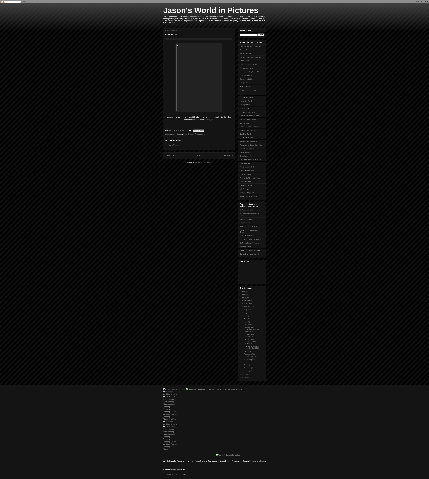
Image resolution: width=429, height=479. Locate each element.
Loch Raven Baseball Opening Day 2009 (251, 347)
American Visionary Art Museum (251, 46)
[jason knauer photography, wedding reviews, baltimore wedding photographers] (174, 389)
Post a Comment (174, 145)
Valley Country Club (247, 192)
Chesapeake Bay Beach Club (250, 72)
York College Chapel (247, 219)
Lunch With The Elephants (249, 360)
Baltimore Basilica (246, 247)
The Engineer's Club (247, 167)
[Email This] (194, 131)
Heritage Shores (245, 105)
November (248, 300)
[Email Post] (190, 130)
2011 (244, 292)
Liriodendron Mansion (247, 112)
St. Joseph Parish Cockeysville (250, 239)
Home (199, 155)
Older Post (228, 155)
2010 (244, 295)
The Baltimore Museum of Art (250, 160)
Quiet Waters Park (246, 138)
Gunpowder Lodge (246, 97)
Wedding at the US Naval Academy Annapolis (250, 341)
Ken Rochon (248, 324)
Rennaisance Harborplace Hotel (251, 145)
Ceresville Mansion (246, 68)
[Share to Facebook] (201, 131)
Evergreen (243, 83)
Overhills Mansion (246, 134)
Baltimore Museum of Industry (250, 57)
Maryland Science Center (249, 127)
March (246, 365)
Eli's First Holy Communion (249, 335)
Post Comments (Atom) (204, 162)
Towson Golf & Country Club (250, 178)
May (246, 319)
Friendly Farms (245, 86)
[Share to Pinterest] (203, 131)
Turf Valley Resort (246, 185)
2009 (244, 298)
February (247, 368)
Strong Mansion (245, 152)
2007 (244, 378)
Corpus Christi (245, 223)
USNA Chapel (244, 189)
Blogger (262, 461)
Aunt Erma (247, 351)
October (247, 303)
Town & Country (245, 174)
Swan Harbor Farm (246, 156)
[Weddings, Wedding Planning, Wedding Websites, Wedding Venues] (213, 389)
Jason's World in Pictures (210, 10)
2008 (244, 375)
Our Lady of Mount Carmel (249, 254)
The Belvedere (245, 163)
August (247, 310)
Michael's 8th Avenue (247, 130)
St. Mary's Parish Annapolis (249, 243)
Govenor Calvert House (248, 90)
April (246, 322)
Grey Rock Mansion (247, 94)
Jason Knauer (176, 134)
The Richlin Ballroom (247, 171)
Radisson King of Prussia (249, 141)
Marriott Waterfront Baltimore (250, 116)
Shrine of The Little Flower (249, 226)
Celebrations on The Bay (248, 64)
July (245, 313)
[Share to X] (199, 131)
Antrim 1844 (244, 50)
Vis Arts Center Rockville (248, 196)
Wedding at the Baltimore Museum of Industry (251, 329)
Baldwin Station (245, 53)
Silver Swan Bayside (247, 149)
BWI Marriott (244, 61)
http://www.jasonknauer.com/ (174, 474)
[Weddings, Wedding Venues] (170, 393)
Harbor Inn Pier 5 (246, 101)
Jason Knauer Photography (194, 134)
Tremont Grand (245, 182)
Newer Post (170, 155)
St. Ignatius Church (246, 236)
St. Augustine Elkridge (247, 210)
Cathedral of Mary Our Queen (250, 250)
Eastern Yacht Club (246, 79)
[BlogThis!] (197, 131)
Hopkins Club (244, 108)
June (246, 316)
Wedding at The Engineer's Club (250, 355)
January (247, 371)
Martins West (244, 123)
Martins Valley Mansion (248, 119)
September (248, 307)
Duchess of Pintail (246, 75)
